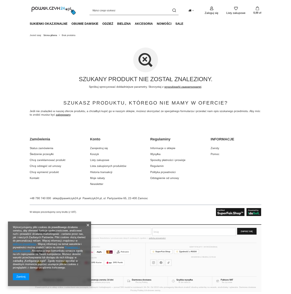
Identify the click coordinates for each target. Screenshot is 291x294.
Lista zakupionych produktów (108, 165)
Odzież (107, 23)
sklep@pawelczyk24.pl (67, 198)
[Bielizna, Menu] (133, 23)
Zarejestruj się (99, 148)
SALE (179, 23)
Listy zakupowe (99, 160)
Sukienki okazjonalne (49, 23)
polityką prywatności (157, 238)
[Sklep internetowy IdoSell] (238, 212)
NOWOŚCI (164, 23)
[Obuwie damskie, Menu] (100, 23)
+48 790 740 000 (40, 198)
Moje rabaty (97, 178)
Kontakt (34, 178)
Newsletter (96, 184)
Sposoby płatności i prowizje (167, 160)
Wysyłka (155, 154)
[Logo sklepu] (54, 10)
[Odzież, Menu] (115, 23)
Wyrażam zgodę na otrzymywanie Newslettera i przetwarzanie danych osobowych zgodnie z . (119, 238)
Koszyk (94, 154)
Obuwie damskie (84, 23)
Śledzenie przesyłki (42, 154)
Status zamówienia (41, 148)
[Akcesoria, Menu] (155, 23)
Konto (95, 139)
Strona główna (50, 35)
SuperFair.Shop (162, 251)
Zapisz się (247, 231)
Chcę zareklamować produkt (47, 160)
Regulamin (157, 165)
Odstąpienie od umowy (164, 178)
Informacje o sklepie (162, 148)
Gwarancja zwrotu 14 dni (100, 280)
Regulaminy (160, 139)
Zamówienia (40, 139)
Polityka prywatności (163, 172)
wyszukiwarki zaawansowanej (182, 86)
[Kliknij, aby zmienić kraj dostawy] (191, 10)
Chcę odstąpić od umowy (45, 165)
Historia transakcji (101, 172)
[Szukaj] (174, 10)
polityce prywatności (24, 244)
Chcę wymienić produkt (44, 172)
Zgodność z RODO (188, 251)
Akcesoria (144, 23)
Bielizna (124, 23)
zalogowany (63, 114)
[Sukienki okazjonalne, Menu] (69, 23)
